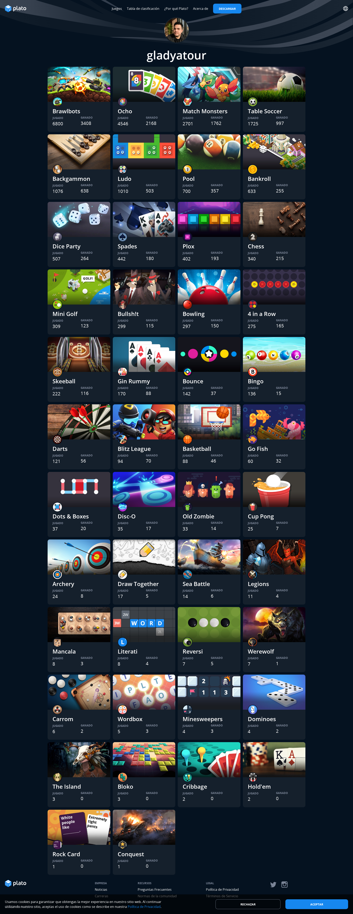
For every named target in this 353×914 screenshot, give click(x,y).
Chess (256, 246)
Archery (63, 584)
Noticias (101, 889)
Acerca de (200, 8)
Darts (60, 449)
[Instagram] (284, 885)
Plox (188, 246)
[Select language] (345, 8)
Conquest (131, 854)
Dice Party (66, 246)
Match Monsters (205, 111)
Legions (258, 584)
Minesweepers (203, 719)
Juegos (117, 8)
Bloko (125, 786)
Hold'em (259, 786)
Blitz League (134, 449)
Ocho (125, 111)
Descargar (227, 9)
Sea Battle (196, 584)
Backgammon (71, 178)
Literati (127, 651)
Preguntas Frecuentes (155, 889)
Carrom (63, 719)
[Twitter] (273, 885)
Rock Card (66, 854)
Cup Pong (261, 516)
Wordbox (130, 719)
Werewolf (261, 651)
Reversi (193, 651)
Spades (127, 246)
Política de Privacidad (222, 889)
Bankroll (259, 178)
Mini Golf (65, 314)
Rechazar (248, 904)
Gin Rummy (134, 381)
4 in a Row (262, 314)
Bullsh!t (128, 314)
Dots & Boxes (71, 516)
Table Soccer (265, 111)
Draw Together (138, 584)
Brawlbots (66, 111)
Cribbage (195, 786)
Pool (189, 178)
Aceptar (316, 904)
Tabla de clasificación (143, 8)
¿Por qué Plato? (176, 8)
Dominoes (262, 719)
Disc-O (127, 516)
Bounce (193, 381)
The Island (67, 786)
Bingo (256, 381)
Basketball (197, 449)
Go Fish (258, 449)
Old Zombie (198, 516)
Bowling (194, 314)
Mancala (64, 651)
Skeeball (64, 381)
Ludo (124, 178)
